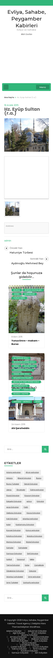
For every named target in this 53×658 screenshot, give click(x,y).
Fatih (26, 507)
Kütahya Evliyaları (14, 536)
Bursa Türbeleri (12, 484)
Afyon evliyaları (32, 472)
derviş (8, 490)
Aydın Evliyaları (18, 638)
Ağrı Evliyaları (19, 633)
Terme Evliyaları (13, 565)
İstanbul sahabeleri (14, 577)
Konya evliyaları (32, 530)
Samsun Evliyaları (14, 553)
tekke (32, 559)
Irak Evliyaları (12, 519)
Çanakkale (39, 565)
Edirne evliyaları (37, 490)
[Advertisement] (26, 61)
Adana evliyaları (13, 472)
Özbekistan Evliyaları (15, 571)
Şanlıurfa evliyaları (31, 582)
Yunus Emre (19, 298)
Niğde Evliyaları (32, 542)
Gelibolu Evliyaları (13, 513)
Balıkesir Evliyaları (40, 638)
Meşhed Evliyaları (22, 378)
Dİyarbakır (21, 490)
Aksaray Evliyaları (29, 635)
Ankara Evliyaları (41, 637)
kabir (8, 524)
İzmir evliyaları (34, 577)
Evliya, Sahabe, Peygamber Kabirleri (26, 19)
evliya (29, 501)
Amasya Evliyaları (18, 637)
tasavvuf (21, 559)
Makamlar (30, 294)
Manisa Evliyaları (13, 542)
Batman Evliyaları (19, 640)
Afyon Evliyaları (39, 633)
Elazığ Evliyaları (12, 495)
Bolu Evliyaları (40, 640)
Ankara (9, 478)
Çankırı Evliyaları (18, 646)
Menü (42, 87)
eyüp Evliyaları (12, 507)
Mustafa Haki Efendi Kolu (26, 382)
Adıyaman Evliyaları (37, 631)
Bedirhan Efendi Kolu (24, 362)
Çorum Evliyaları (40, 646)
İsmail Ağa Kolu (21, 374)
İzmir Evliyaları (40, 648)
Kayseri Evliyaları (13, 530)
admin (7, 240)
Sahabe (9, 548)
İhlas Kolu (29, 366)
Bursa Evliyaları (33, 290)
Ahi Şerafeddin (20, 428)
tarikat (9, 559)
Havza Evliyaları (33, 513)
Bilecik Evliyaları (24, 478)
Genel (17, 294)
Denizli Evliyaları (31, 484)
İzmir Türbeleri (12, 582)
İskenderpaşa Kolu (23, 370)
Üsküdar (32, 571)
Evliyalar (40, 501)
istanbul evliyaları (30, 519)
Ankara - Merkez (22, 401)
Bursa (17, 290)
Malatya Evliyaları (34, 536)
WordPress (35, 626)
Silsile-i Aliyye (21, 394)
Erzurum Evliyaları (31, 495)
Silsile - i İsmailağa (23, 390)
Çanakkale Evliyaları (29, 644)
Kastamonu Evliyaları (25, 524)
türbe (27, 565)
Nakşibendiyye (21, 386)
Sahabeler (22, 548)
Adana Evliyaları (13, 631)
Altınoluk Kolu (21, 358)
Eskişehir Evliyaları (13, 501)
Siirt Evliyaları (32, 553)
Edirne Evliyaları (19, 648)
